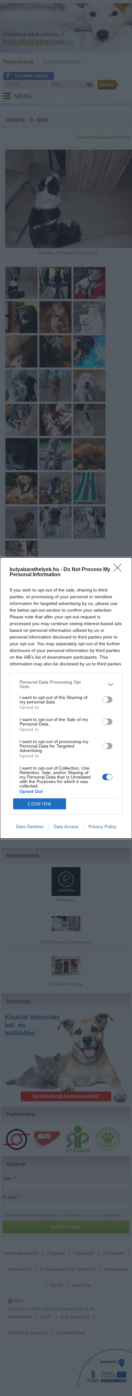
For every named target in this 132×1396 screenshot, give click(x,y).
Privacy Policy (102, 826)
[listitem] (66, 684)
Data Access (66, 826)
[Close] (119, 570)
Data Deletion (30, 826)
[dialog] (66, 698)
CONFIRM (40, 804)
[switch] (107, 699)
